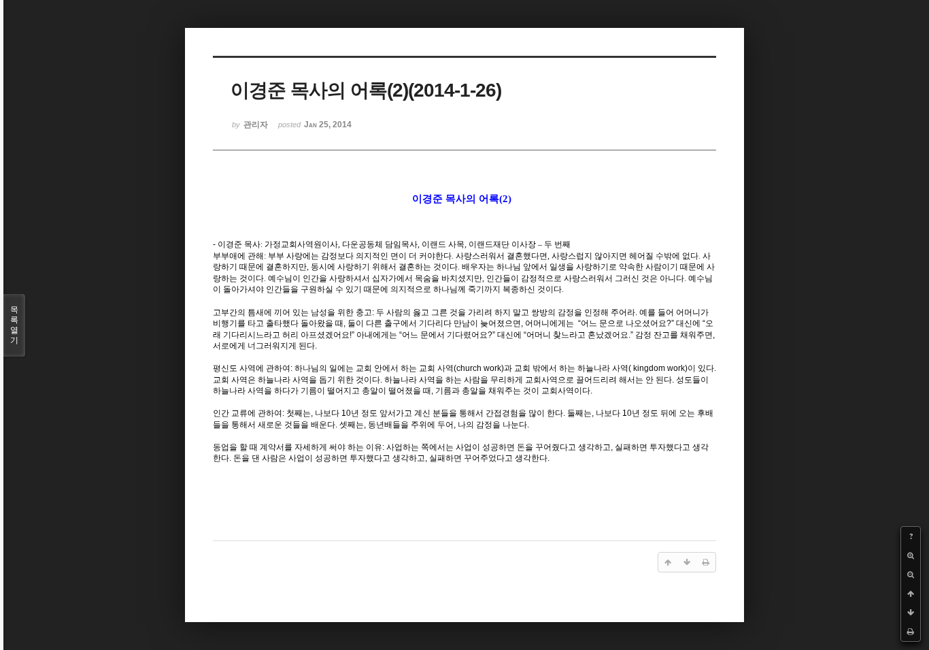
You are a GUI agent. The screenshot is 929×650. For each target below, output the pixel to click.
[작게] (910, 574)
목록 (14, 325)
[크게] (910, 555)
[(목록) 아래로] (910, 612)
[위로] (910, 593)
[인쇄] (910, 631)
